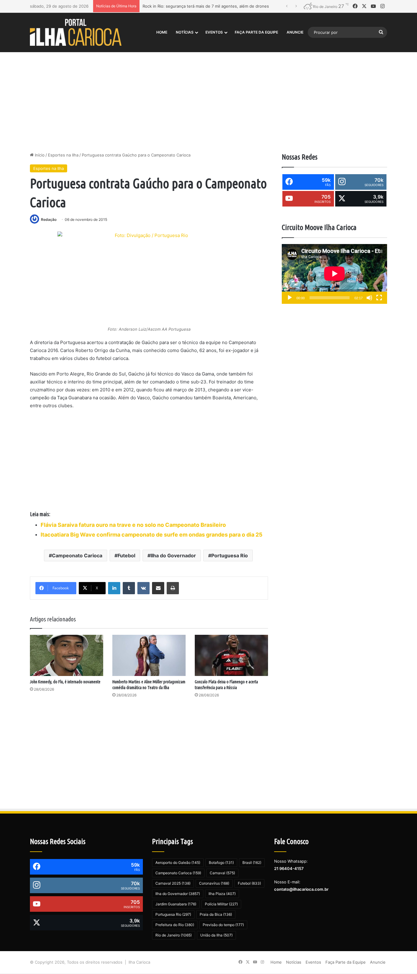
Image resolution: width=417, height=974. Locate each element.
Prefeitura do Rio (174, 924)
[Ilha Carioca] (75, 32)
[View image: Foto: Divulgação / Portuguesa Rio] (149, 278)
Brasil (251, 862)
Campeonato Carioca (77, 555)
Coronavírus (214, 883)
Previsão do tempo (223, 924)
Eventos (214, 32)
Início (39, 155)
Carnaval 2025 (172, 883)
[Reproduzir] (290, 298)
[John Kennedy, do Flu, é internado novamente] (66, 655)
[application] (334, 274)
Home (161, 32)
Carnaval (222, 873)
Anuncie (295, 32)
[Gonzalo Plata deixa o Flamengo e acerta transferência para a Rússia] (231, 655)
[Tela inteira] (379, 298)
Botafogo (221, 862)
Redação (48, 219)
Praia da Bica (216, 914)
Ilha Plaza (222, 893)
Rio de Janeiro (173, 935)
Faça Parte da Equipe (256, 32)
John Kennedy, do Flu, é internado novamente (65, 681)
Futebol (126, 555)
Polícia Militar (221, 904)
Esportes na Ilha (63, 155)
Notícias (185, 32)
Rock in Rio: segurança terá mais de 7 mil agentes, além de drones (206, 6)
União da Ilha (216, 935)
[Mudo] (369, 298)
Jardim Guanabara (175, 904)
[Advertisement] (208, 100)
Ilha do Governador (173, 555)
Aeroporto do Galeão (177, 862)
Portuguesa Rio (229, 555)
